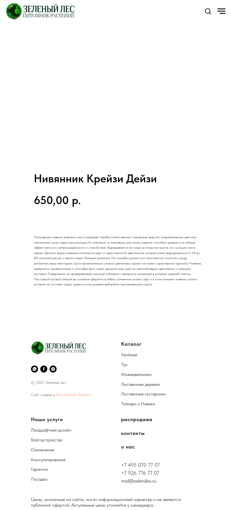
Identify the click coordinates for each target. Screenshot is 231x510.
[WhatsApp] (34, 369)
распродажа (136, 419)
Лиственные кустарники (143, 394)
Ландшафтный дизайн (51, 430)
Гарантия (39, 469)
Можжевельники (136, 374)
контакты (133, 433)
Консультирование (48, 459)
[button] (208, 11)
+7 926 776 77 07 (140, 473)
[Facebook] (43, 369)
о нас (128, 447)
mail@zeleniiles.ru (138, 481)
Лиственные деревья (140, 384)
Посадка (39, 479)
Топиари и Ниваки (138, 403)
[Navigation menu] (221, 11)
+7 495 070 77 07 (140, 465)
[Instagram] (53, 369)
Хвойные (129, 354)
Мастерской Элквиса (74, 394)
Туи (124, 364)
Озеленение (42, 449)
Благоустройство (47, 440)
